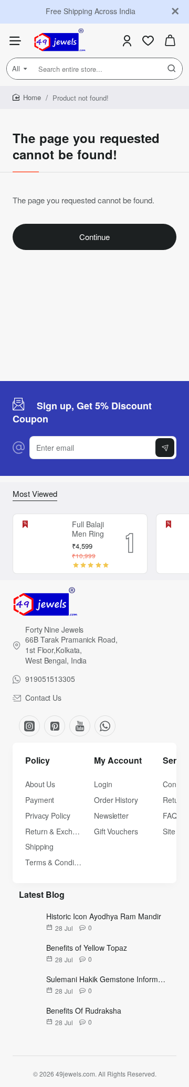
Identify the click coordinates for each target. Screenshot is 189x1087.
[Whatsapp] (105, 725)
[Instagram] (29, 725)
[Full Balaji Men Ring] (41, 544)
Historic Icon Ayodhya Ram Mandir (103, 916)
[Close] (175, 11)
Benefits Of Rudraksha (83, 1010)
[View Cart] (170, 41)
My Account (118, 760)
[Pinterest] (54, 725)
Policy (37, 760)
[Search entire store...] (171, 68)
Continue (94, 236)
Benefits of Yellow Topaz (86, 947)
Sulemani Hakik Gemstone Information (106, 979)
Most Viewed (35, 493)
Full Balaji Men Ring (88, 529)
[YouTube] (79, 725)
